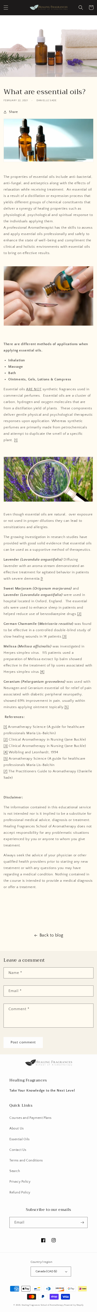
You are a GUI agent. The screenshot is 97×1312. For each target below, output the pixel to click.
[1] (16, 440)
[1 (42, 579)
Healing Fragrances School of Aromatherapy (43, 1305)
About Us (16, 1128)
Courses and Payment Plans (30, 1118)
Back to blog (51, 935)
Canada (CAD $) (46, 1271)
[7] (6, 771)
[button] (6, 7)
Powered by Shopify (74, 1305)
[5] (67, 707)
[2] (79, 614)
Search (14, 1171)
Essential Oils (19, 1139)
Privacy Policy (19, 1182)
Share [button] (13, 112)
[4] (42, 672)
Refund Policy (19, 1192)
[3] (64, 636)
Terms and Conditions (26, 1160)
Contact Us (17, 1150)
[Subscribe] (82, 1222)
